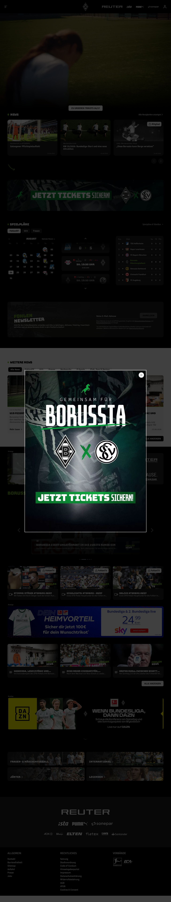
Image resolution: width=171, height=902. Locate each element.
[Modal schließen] (141, 375)
